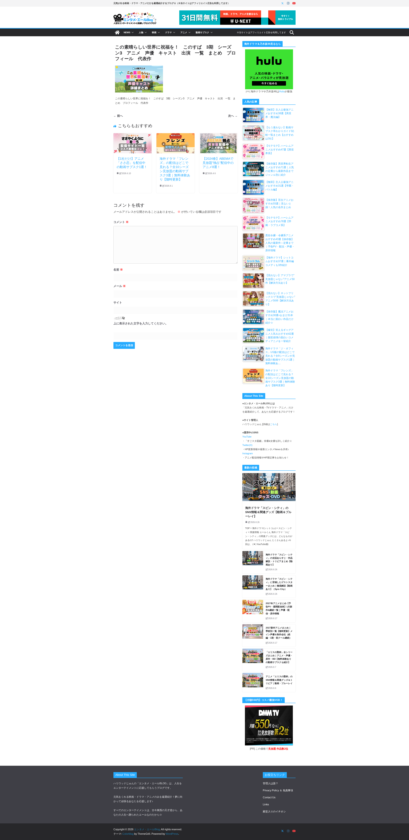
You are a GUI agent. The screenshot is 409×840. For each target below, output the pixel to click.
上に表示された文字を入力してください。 (140, 323)
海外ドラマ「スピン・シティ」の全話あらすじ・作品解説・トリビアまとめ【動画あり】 (279, 559)
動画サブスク (202, 32)
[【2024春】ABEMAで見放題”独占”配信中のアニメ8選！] (218, 135)
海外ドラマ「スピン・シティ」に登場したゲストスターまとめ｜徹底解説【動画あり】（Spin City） (279, 584)
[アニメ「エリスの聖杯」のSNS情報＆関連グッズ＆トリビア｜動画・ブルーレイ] (252, 682)
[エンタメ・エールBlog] (117, 32)
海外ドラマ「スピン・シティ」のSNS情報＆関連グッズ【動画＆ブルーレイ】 (268, 512)
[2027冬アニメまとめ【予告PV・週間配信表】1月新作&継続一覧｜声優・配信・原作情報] (252, 611)
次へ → (233, 116)
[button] (132, 32)
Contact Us (269, 797)
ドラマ (168, 32)
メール (119, 286)
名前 (118, 269)
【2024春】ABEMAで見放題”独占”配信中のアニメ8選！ (218, 163)
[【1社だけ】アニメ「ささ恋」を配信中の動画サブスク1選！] (132, 135)
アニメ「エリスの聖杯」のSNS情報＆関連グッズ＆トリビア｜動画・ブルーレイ (279, 679)
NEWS (127, 32)
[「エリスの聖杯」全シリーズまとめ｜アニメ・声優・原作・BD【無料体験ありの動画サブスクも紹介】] (252, 660)
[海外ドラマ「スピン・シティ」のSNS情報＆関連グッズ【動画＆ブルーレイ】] (269, 487)
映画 (154, 32)
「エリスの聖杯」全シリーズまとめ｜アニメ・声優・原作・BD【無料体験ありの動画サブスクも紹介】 (279, 657)
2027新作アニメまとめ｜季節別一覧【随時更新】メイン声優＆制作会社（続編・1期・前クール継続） (279, 632)
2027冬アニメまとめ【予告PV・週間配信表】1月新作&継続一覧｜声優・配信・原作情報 (279, 608)
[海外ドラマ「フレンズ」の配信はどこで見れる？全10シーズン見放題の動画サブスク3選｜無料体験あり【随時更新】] (175, 135)
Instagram (247, 453)
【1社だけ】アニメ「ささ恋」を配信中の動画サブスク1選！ (132, 163)
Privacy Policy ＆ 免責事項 (278, 790)
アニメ (183, 32)
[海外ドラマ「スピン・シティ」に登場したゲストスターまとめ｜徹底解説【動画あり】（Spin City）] (252, 586)
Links (266, 804)
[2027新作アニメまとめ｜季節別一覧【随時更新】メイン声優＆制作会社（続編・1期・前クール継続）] (252, 635)
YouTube (246, 436)
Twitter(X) (247, 445)
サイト (117, 302)
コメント (121, 222)
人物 (141, 32)
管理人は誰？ (270, 783)
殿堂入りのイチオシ (274, 811)
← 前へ (118, 116)
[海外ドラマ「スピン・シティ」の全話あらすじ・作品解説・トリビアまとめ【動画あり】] (252, 562)
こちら (273, 424)
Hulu (282, 91)
